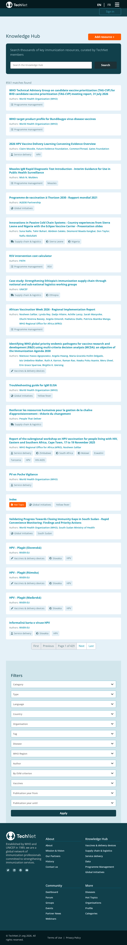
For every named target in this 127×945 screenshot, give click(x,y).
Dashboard (52, 892)
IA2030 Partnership (30, 202)
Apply (63, 813)
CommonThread (78, 148)
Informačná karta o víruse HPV (29, 623)
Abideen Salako (56, 231)
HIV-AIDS (40, 460)
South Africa (66, 453)
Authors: (14, 98)
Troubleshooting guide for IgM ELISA (33, 385)
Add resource (104, 37)
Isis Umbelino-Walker (31, 360)
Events (49, 908)
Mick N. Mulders (28, 177)
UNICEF (23, 289)
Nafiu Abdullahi (28, 235)
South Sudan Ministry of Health (77, 527)
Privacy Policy (73, 937)
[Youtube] (27, 870)
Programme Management (99, 866)
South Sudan (45, 533)
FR (109, 5)
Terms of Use (54, 937)
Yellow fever (44, 395)
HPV (38, 154)
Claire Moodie (27, 148)
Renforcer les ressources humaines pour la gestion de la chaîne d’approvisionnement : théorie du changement (50, 412)
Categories (91, 913)
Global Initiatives (94, 872)
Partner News (53, 913)
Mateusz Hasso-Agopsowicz (35, 355)
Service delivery (22, 154)
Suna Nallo (25, 231)
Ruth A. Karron (52, 360)
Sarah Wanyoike (93, 314)
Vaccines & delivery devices (29, 370)
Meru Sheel (106, 360)
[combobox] (51, 65)
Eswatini (98, 453)
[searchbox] (52, 65)
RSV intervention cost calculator (30, 256)
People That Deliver (30, 418)
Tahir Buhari (40, 231)
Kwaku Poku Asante (88, 360)
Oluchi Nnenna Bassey (32, 318)
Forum (49, 897)
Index (13, 499)
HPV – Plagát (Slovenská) (25, 548)
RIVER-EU (24, 552)
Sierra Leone (56, 241)
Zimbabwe (45, 453)
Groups (50, 902)
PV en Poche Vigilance (23, 474)
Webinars (51, 918)
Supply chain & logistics (28, 241)
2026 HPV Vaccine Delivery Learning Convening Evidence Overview (52, 144)
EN (99, 5)
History (50, 861)
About (49, 845)
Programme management (28, 104)
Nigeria (76, 241)
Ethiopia (54, 295)
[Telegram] (20, 870)
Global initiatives (23, 208)
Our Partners (53, 856)
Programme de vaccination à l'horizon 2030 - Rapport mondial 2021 (53, 197)
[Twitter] (8, 870)
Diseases (90, 892)
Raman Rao (69, 360)
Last (91, 646)
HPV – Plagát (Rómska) (24, 572)
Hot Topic (19, 504)
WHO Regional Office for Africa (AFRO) (40, 323)
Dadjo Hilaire (59, 314)
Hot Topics (91, 897)
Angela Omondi (54, 318)
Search (105, 65)
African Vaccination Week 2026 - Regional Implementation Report (52, 309)
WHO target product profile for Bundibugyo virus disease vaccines (52, 119)
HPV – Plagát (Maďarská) (25, 597)
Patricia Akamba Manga (97, 318)
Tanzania (16, 460)
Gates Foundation (99, 148)
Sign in (110, 11)
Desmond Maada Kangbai (81, 231)
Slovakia (57, 558)
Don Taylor (103, 231)
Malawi (85, 453)
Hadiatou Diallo (73, 318)
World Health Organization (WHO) (38, 98)
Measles (52, 183)
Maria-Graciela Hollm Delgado (86, 355)
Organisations (93, 902)
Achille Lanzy (75, 314)
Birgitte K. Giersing (53, 365)
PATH (22, 260)
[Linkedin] (14, 870)
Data (88, 861)
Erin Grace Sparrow (30, 365)
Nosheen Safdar (28, 314)
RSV (49, 266)
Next (82, 646)
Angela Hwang (60, 355)
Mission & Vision (55, 850)
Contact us (52, 866)
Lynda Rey (44, 314)
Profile (89, 908)
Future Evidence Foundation (52, 148)
